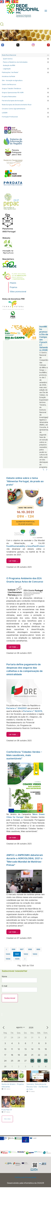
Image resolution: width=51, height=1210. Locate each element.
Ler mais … (13, 561)
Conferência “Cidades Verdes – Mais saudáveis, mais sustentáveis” (24, 755)
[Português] (13, 1)
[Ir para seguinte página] (24, 959)
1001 (17, 954)
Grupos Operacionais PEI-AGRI (12, 92)
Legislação (7, 69)
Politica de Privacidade (25, 1177)
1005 (17, 959)
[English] (1, 1)
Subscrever (9, 998)
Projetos (13, 287)
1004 (8, 959)
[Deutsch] (7, 1)
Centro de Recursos (9, 84)
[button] (46, 10)
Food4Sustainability (15, 546)
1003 (35, 954)
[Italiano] (10, 1)
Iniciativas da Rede (8, 76)
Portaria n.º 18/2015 (32, 711)
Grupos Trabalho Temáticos (11, 88)
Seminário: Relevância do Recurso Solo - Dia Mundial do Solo (37, 1086)
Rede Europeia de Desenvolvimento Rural (16, 105)
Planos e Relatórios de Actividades (15, 62)
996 (13, 949)
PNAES (13, 283)
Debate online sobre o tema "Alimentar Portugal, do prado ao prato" (25, 481)
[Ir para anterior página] (6, 949)
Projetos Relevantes (9, 96)
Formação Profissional (10, 117)
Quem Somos (8, 59)
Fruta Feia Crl (7, 1110)
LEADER (4, 113)
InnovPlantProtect (36, 546)
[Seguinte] (47, 470)
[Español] (17, 1)
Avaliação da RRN (9, 65)
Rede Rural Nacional (9, 55)
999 (38, 949)
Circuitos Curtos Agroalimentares (13, 109)
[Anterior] (43, 470)
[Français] (4, 1)
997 (21, 949)
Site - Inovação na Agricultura (12, 80)
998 (30, 949)
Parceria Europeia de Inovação (12, 100)
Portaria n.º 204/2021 (16, 708)
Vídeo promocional (18, 291)
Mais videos (7, 1119)
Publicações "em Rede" (10, 72)
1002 (26, 954)
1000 (8, 954)
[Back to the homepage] (21, 10)
